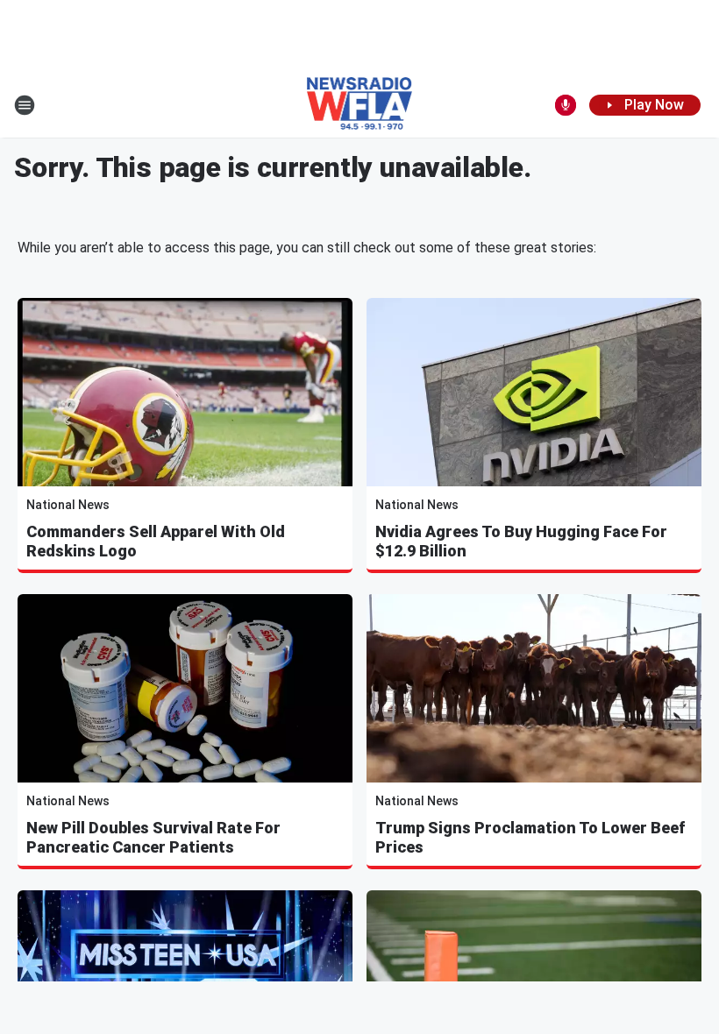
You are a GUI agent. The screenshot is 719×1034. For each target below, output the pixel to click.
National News (68, 505)
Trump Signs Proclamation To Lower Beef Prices (530, 837)
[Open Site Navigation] (24, 105)
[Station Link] (360, 105)
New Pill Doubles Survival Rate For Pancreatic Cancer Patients (153, 837)
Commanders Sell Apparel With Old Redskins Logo (155, 541)
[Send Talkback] (565, 105)
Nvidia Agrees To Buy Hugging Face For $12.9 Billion (521, 541)
